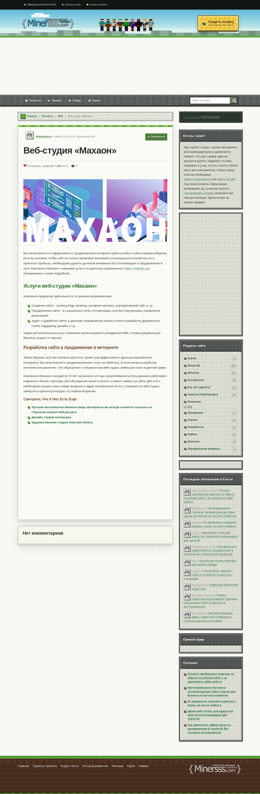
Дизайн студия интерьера (51, 417)
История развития (95, 766)
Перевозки (199, 508)
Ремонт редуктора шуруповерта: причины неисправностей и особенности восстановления (211, 600)
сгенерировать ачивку (198, 193)
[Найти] (234, 100)
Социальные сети (203, 546)
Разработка (195, 427)
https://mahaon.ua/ (137, 268)
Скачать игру (73, 4)
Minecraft (193, 365)
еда (194, 560)
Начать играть (98, 4)
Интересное (195, 380)
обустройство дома (204, 490)
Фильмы (193, 441)
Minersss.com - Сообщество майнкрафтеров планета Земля (215, 769)
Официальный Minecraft (41, 4)
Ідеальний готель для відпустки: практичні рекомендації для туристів (211, 536)
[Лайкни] (24, 165)
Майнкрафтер (44, 136)
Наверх (144, 766)
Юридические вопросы (203, 448)
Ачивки (55, 100)
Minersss (193, 372)
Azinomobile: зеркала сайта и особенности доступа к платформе (208, 574)
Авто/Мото (199, 613)
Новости (33, 100)
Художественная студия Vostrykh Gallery (62, 422)
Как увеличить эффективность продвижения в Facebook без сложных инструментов (210, 550)
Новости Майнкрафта (202, 394)
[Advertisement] (130, 66)
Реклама (117, 766)
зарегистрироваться (197, 179)
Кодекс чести (70, 766)
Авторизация (210, 117)
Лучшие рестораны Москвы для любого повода (214, 562)
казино (196, 571)
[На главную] (48, 23)
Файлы (192, 434)
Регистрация (191, 117)
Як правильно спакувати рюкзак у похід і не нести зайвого (214, 524)
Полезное (194, 401)
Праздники (195, 412)
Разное (192, 420)
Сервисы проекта (45, 766)
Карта (94, 100)
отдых (196, 532)
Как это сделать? (199, 387)
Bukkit (191, 358)
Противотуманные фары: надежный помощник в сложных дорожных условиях (208, 617)
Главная (23, 766)
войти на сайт (226, 179)
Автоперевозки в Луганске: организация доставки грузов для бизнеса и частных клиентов (210, 512)
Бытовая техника (203, 595)
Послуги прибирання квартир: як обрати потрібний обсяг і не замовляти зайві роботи (209, 496)
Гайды (75, 100)
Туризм (196, 522)
